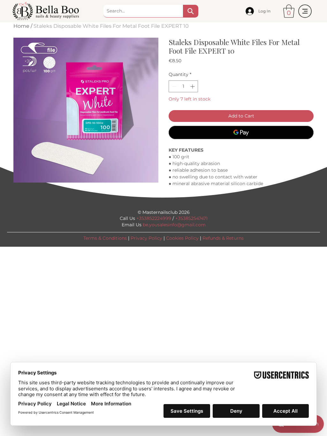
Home (21, 26)
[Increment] (193, 86)
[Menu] (305, 11)
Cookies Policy (182, 238)
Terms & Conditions (105, 238)
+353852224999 (153, 218)
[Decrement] (174, 86)
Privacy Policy (146, 238)
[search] (190, 11)
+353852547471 (191, 218)
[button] (288, 11)
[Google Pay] (241, 132)
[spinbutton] (183, 86)
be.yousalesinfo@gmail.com (174, 225)
